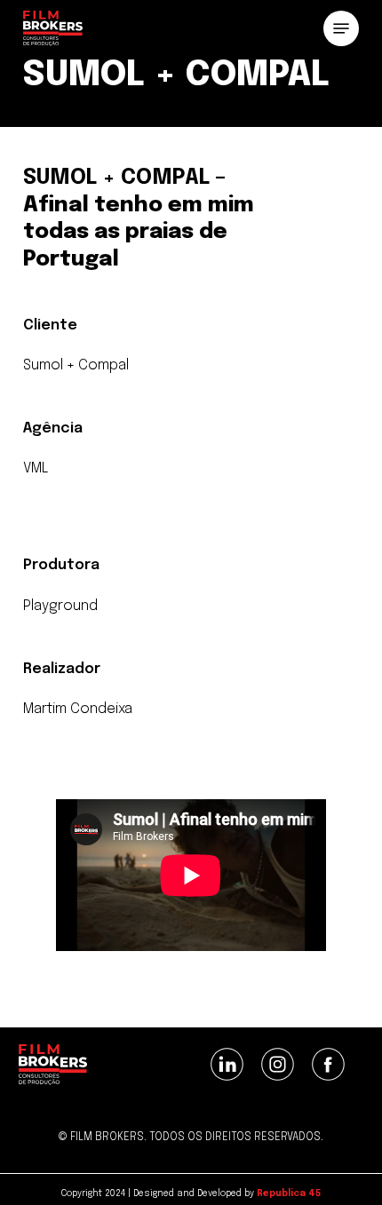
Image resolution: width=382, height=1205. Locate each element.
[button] (341, 28)
